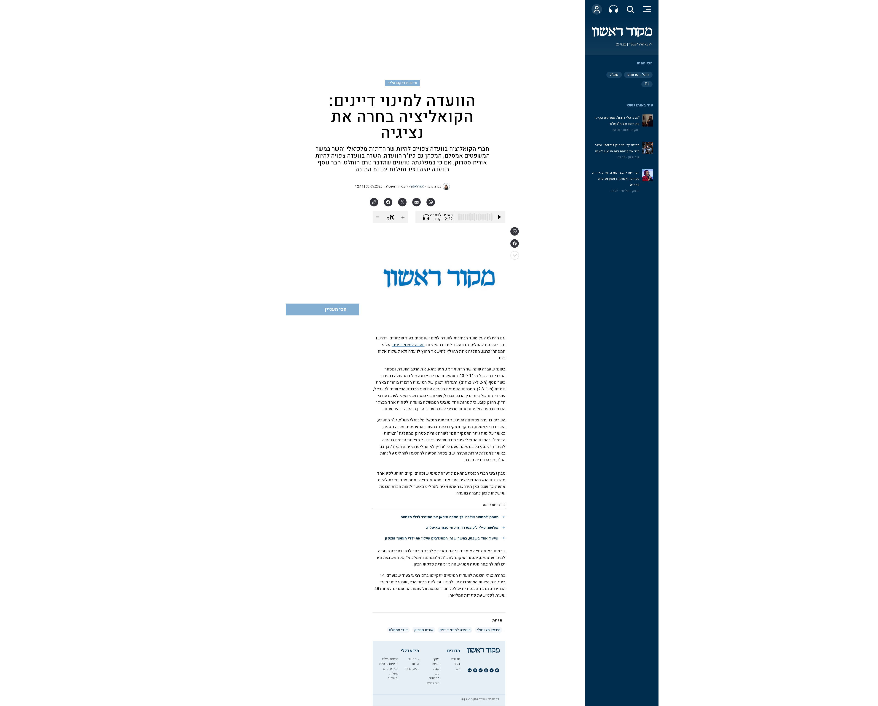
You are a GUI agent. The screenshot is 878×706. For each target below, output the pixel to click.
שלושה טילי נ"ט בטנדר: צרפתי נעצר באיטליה (462, 527)
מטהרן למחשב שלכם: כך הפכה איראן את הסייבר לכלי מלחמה (449, 517)
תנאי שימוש (391, 668)
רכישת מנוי (412, 668)
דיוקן (436, 659)
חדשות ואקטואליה (402, 83)
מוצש (435, 663)
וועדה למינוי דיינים (408, 345)
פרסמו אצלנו (390, 659)
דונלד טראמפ (638, 74)
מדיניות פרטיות (389, 663)
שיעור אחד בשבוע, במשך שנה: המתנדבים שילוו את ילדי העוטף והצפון (441, 538)
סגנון (436, 673)
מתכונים (434, 678)
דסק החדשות (631, 130)
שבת (436, 668)
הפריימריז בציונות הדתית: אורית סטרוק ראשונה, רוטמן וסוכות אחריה (616, 178)
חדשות (455, 659)
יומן (457, 668)
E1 (647, 84)
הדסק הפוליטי (630, 191)
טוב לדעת (433, 683)
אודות (415, 663)
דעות (457, 663)
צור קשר (413, 659)
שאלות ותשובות (393, 676)
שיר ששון (634, 157)
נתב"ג (614, 74)
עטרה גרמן (434, 186)
